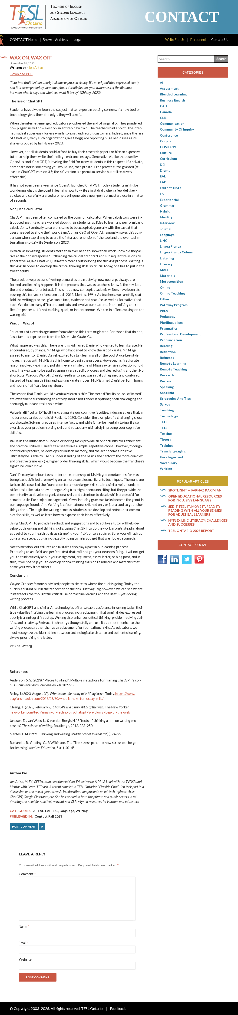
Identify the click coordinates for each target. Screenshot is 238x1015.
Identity (166, 217)
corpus (165, 141)
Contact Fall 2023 (48, 816)
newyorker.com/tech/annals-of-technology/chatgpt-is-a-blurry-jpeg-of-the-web (70, 712)
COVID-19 (168, 147)
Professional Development (180, 334)
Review (165, 381)
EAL (41, 811)
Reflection (168, 352)
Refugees (167, 358)
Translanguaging (172, 451)
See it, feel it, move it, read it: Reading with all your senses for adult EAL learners (195, 510)
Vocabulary (168, 463)
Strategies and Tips (175, 398)
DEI (162, 165)
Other (164, 299)
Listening (167, 258)
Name (24, 927)
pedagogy (167, 316)
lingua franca (170, 246)
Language (67, 811)
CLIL (163, 118)
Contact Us (219, 40)
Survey (165, 404)
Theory (165, 439)
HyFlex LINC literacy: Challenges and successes (198, 522)
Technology (169, 416)
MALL (164, 270)
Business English (172, 100)
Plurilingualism (171, 322)
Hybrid (165, 211)
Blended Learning (173, 94)
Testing (166, 433)
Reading (166, 346)
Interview (167, 223)
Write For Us (175, 40)
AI (34, 811)
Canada (166, 112)
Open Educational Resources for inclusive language (195, 498)
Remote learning (173, 363)
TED (163, 422)
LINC (163, 240)
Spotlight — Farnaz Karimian (194, 490)
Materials (167, 276)
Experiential (169, 200)
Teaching (167, 410)
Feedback (118, 1008)
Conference (169, 135)
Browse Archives (55, 40)
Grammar (167, 205)
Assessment (169, 88)
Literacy (166, 264)
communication (172, 123)
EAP (48, 811)
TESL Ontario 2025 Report (191, 531)
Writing (82, 811)
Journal (165, 229)
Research (167, 375)
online (165, 287)
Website (25, 959)
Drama (165, 170)
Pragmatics (169, 328)
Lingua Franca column (177, 252)
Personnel (198, 40)
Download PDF (21, 74)
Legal (77, 40)
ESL (55, 811)
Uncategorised (171, 457)
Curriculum (168, 158)
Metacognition (171, 281)
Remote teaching (173, 369)
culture (166, 153)
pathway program (174, 305)
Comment (27, 874)
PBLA (164, 311)
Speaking (167, 387)
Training (166, 445)
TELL (163, 428)
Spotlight (167, 393)
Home (23, 40)
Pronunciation (171, 340)
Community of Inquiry (177, 129)
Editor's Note (170, 188)
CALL (164, 106)
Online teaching (172, 293)
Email (24, 943)
